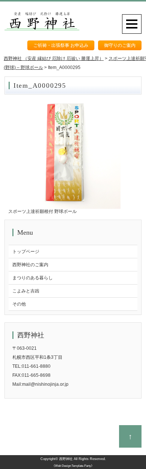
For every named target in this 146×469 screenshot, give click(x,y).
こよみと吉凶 (25, 291)
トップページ (25, 251)
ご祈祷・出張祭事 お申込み (60, 45)
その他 (19, 304)
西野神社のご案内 (30, 264)
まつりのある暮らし (32, 277)
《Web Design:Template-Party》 (73, 466)
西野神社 (66, 459)
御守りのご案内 (120, 45)
